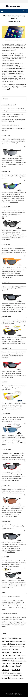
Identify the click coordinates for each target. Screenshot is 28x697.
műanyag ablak (18, 658)
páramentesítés (17, 663)
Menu (25, 11)
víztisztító (14, 675)
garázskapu (17, 646)
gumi (22, 646)
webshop (19, 675)
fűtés (11, 646)
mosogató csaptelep (9, 658)
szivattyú (5, 673)
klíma (10, 655)
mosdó (3, 658)
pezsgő (9, 663)
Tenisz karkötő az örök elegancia (10, 125)
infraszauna (16, 652)
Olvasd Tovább (14, 202)
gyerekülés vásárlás (8, 649)
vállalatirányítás (5, 675)
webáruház (6, 678)
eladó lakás (10, 644)
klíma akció (16, 656)
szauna (16, 669)
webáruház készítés (15, 678)
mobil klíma (22, 655)
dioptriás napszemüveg (17, 641)
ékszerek (21, 678)
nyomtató (23, 661)
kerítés (4, 655)
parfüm (4, 663)
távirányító (14, 673)
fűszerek (8, 646)
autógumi (19, 638)
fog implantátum (20, 644)
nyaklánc (17, 661)
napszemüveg (8, 660)
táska (11, 673)
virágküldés (19, 673)
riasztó (10, 669)
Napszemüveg (14, 5)
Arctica (14, 638)
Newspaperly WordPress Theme (14, 694)
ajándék (5, 638)
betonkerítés (7, 641)
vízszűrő (10, 675)
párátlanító (6, 666)
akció (10, 638)
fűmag (4, 646)
